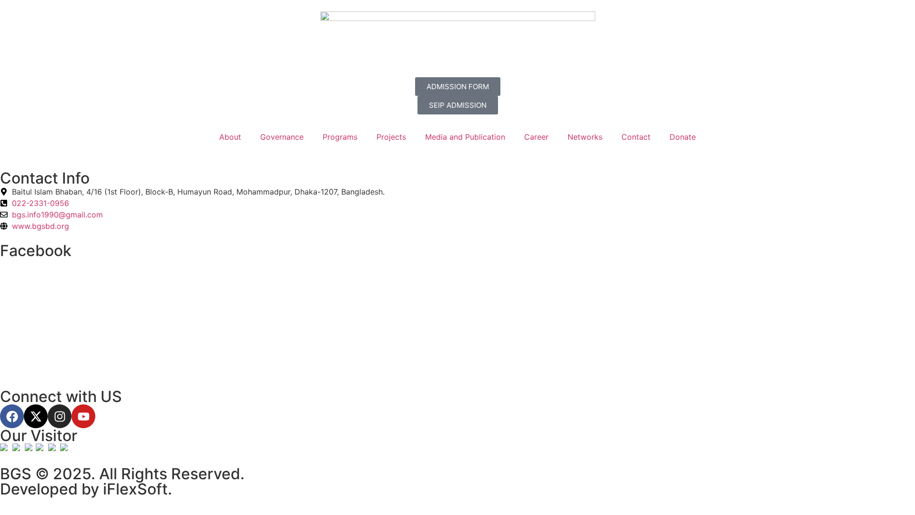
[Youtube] (83, 416)
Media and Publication (465, 137)
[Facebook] (12, 416)
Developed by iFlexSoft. (86, 489)
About (230, 137)
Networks (585, 137)
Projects (391, 137)
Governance (282, 137)
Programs (340, 137)
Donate (683, 137)
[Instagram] (59, 416)
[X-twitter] (36, 416)
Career (536, 137)
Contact (636, 137)
